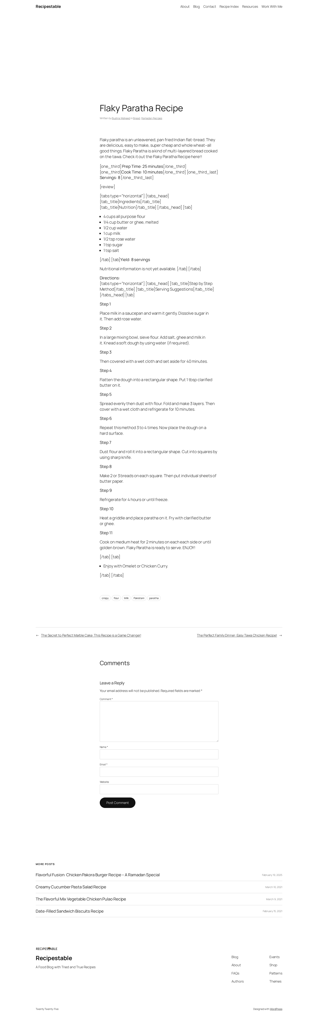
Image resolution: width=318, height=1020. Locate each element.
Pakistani (139, 598)
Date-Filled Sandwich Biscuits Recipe (69, 911)
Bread (136, 118)
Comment (106, 699)
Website (104, 782)
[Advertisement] (159, 51)
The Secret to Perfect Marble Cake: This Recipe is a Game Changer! (91, 635)
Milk (126, 598)
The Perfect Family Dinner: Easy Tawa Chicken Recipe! (237, 635)
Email (103, 764)
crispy (105, 598)
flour (116, 598)
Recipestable (48, 6)
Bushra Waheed (121, 118)
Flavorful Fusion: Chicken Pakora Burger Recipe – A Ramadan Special (98, 875)
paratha (153, 598)
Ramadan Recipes (151, 118)
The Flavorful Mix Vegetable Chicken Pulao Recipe (81, 899)
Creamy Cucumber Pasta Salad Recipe (71, 887)
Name (104, 747)
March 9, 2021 (274, 899)
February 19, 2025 (272, 875)
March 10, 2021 (273, 887)
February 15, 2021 (272, 911)
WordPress (276, 1009)
